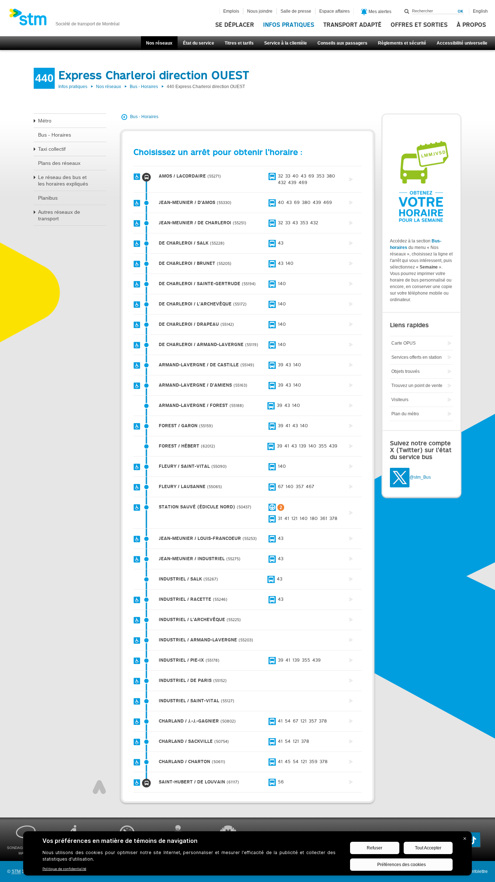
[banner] (64, 19)
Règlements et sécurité (402, 43)
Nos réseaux (159, 43)
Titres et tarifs (239, 43)
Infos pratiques (288, 25)
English (480, 11)
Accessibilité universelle (462, 43)
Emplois (231, 11)
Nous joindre (260, 11)
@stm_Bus (420, 477)
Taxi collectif (52, 149)
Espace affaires (334, 11)
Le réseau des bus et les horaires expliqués (63, 180)
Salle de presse (295, 11)
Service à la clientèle (285, 43)
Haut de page (99, 787)
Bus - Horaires (144, 86)
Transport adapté (352, 25)
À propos (471, 25)
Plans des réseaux (59, 163)
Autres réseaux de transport (59, 215)
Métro (44, 121)
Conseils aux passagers (342, 43)
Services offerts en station (416, 357)
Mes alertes (379, 11)
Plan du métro (405, 413)
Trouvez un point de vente (416, 385)
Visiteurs (399, 399)
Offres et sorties (419, 25)
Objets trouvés (405, 371)
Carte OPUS (403, 343)
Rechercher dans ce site (407, 11)
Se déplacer (234, 25)
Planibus (48, 198)
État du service (198, 43)
